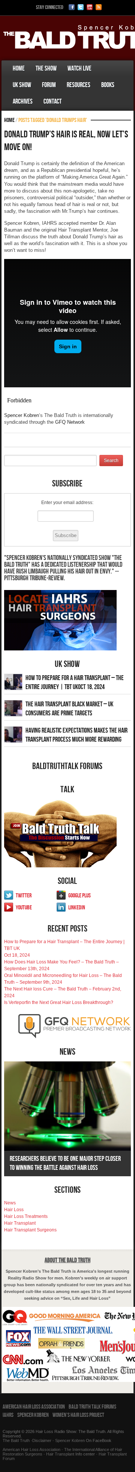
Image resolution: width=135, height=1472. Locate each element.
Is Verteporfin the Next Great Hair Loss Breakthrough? (58, 1002)
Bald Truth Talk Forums (92, 1406)
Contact (53, 101)
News (10, 1203)
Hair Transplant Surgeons (30, 1230)
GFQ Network (70, 422)
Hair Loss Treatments (26, 1216)
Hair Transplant (20, 1223)
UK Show (22, 85)
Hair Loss (14, 1209)
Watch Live (80, 68)
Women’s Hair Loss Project (78, 1415)
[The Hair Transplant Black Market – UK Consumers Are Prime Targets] (13, 708)
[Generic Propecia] (72, 94)
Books (107, 85)
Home (19, 68)
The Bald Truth (16, 1440)
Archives (23, 101)
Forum (49, 85)
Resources (78, 85)
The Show (46, 68)
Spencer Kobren (21, 415)
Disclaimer (41, 1440)
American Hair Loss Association (34, 1406)
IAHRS (8, 1415)
